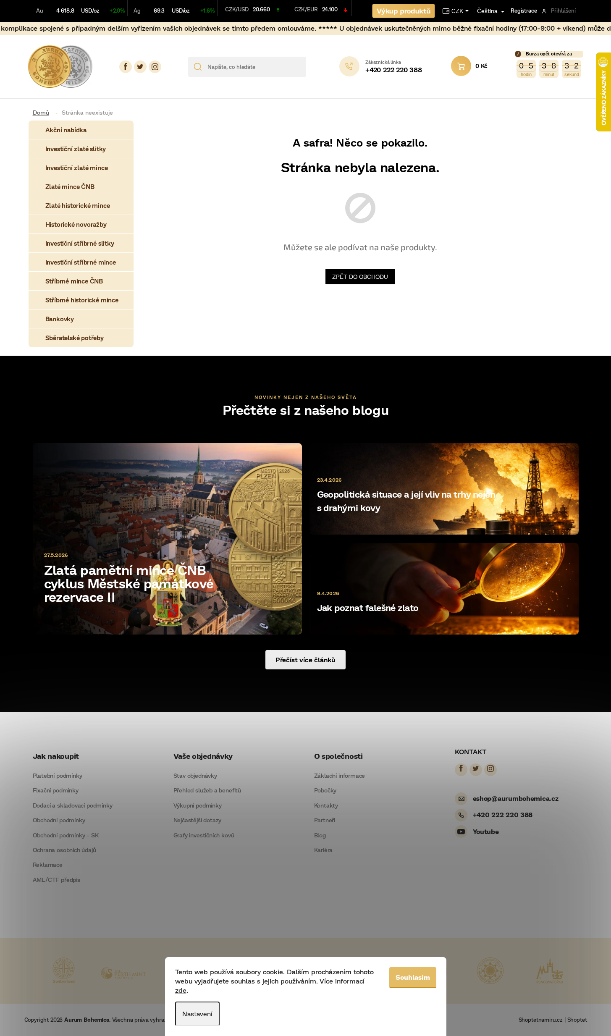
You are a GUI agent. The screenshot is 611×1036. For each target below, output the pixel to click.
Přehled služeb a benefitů (207, 790)
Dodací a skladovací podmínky (73, 805)
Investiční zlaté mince (76, 167)
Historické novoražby (76, 224)
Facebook (125, 66)
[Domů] (44, 112)
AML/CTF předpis (56, 880)
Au (39, 10)
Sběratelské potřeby (74, 337)
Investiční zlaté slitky (75, 148)
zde (180, 990)
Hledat (315, 67)
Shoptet (577, 1019)
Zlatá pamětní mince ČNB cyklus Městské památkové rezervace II (129, 583)
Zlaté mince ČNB (69, 186)
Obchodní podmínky (59, 820)
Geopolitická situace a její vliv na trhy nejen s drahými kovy (406, 500)
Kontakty (326, 805)
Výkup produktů (403, 10)
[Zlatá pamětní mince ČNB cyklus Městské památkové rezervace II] (167, 538)
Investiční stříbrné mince (80, 262)
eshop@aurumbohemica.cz (516, 798)
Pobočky (325, 790)
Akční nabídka (66, 130)
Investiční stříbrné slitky (79, 243)
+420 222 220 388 (503, 814)
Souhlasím (413, 977)
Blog (320, 835)
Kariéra (323, 850)
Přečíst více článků (305, 660)
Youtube (486, 831)
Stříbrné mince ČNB (74, 281)
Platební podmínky (57, 776)
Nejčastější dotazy (197, 820)
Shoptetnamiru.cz (541, 1019)
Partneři (325, 820)
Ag (137, 10)
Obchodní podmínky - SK (66, 835)
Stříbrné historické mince (81, 300)
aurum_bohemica (155, 66)
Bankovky (59, 319)
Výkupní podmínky (197, 805)
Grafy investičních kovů (203, 835)
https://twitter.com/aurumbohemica (140, 66)
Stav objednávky (195, 776)
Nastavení (197, 1014)
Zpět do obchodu (360, 276)
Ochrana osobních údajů (64, 850)
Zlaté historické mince (77, 205)
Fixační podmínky (56, 790)
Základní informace (339, 776)
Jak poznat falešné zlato (368, 607)
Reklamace (48, 865)
